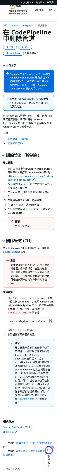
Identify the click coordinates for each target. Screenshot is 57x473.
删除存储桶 (28, 398)
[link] (42, 25)
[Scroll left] (33, 9)
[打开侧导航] (4, 18)
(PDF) (39, 88)
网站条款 (16, 469)
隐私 (8, 469)
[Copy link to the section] (3, 155)
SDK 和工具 (8, 431)
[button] (9, 65)
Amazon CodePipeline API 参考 (18, 427)
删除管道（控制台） (18, 138)
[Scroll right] (55, 9)
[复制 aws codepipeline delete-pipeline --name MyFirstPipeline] (50, 321)
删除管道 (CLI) (15, 143)
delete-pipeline (11, 251)
